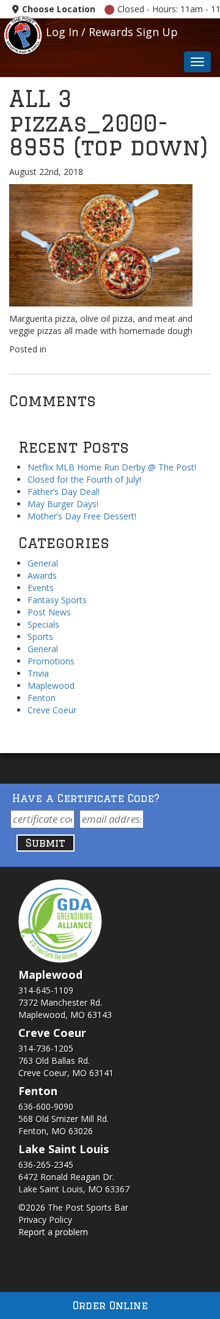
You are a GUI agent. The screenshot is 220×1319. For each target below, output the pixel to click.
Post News (49, 612)
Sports (40, 636)
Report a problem (53, 1232)
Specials (43, 624)
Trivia (38, 673)
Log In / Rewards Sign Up (112, 31)
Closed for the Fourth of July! (84, 479)
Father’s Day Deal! (64, 491)
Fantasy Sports (57, 600)
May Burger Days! (63, 504)
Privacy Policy (45, 1219)
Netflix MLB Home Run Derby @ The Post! (112, 467)
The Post (23, 34)
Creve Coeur (52, 710)
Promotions (51, 661)
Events (41, 587)
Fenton (42, 698)
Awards (42, 575)
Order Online (110, 1305)
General (43, 563)
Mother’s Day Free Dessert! (82, 516)
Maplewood (51, 685)
